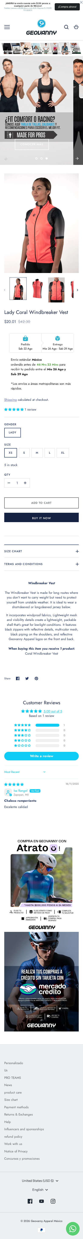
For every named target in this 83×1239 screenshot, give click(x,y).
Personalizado (13, 1063)
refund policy (13, 1136)
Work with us (13, 1144)
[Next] (77, 158)
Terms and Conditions (23, 564)
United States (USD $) (38, 1181)
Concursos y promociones (22, 1158)
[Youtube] (41, 1201)
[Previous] (6, 158)
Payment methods (16, 1107)
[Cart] (76, 27)
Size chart (13, 551)
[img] (14, 784)
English (37, 1190)
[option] (41, 110)
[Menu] (7, 27)
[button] (14, 409)
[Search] (66, 27)
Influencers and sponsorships (24, 1129)
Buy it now (41, 518)
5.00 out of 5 (53, 711)
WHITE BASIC (59, 146)
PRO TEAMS (12, 1077)
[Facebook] (30, 1201)
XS (11, 453)
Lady (12, 432)
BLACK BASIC (24, 146)
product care (13, 1092)
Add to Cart (41, 503)
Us (5, 1070)
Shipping (10, 399)
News (8, 1085)
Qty (7, 475)
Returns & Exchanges (18, 1114)
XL (62, 453)
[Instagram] (53, 1201)
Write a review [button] (41, 756)
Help (7, 1122)
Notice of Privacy (16, 1151)
